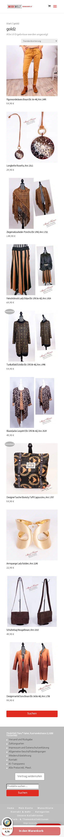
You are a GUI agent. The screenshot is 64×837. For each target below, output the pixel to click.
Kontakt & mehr (21, 812)
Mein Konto (26, 808)
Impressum (30, 823)
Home (10, 808)
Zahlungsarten (16, 744)
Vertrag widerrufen (29, 776)
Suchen (32, 714)
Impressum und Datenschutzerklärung (29, 748)
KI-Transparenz (17, 764)
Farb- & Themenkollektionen (30, 819)
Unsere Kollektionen (30, 816)
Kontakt (13, 760)
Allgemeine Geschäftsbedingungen (27, 752)
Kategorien (42, 812)
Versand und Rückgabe (20, 740)
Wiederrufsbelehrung (20, 756)
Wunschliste (45, 808)
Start (9, 24)
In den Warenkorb (31, 831)
